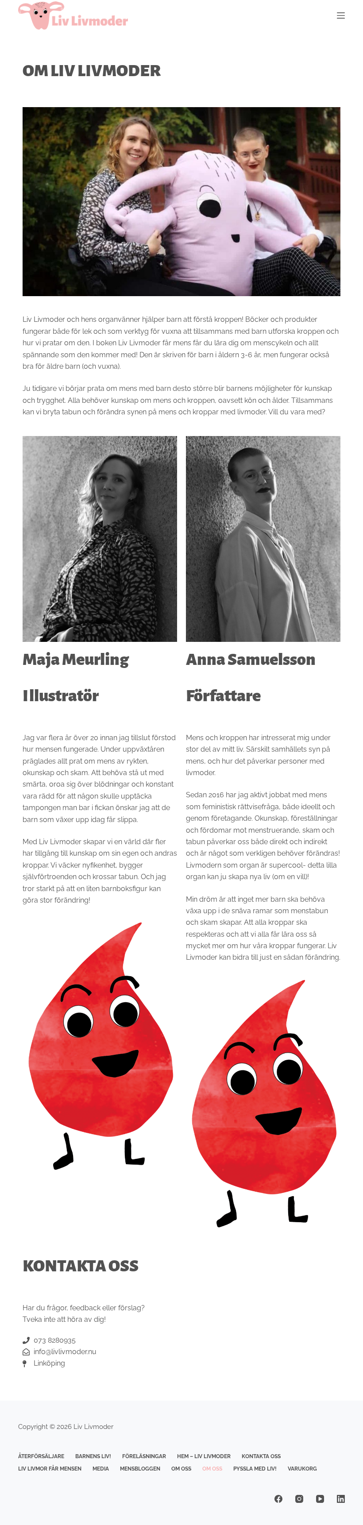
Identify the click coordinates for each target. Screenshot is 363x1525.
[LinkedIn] (341, 1499)
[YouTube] (320, 1499)
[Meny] (341, 15)
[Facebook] (278, 1499)
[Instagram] (299, 1499)
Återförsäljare (41, 1456)
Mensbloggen (140, 1469)
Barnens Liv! (93, 1456)
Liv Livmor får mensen (49, 1469)
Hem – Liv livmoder (204, 1456)
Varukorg (302, 1469)
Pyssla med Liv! (255, 1469)
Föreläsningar (144, 1456)
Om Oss (181, 1469)
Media (101, 1469)
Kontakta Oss (261, 1456)
